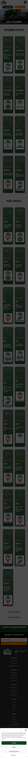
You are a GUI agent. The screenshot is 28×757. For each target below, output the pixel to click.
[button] (25, 730)
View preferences (14, 751)
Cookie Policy (13, 755)
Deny (14, 747)
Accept (14, 743)
